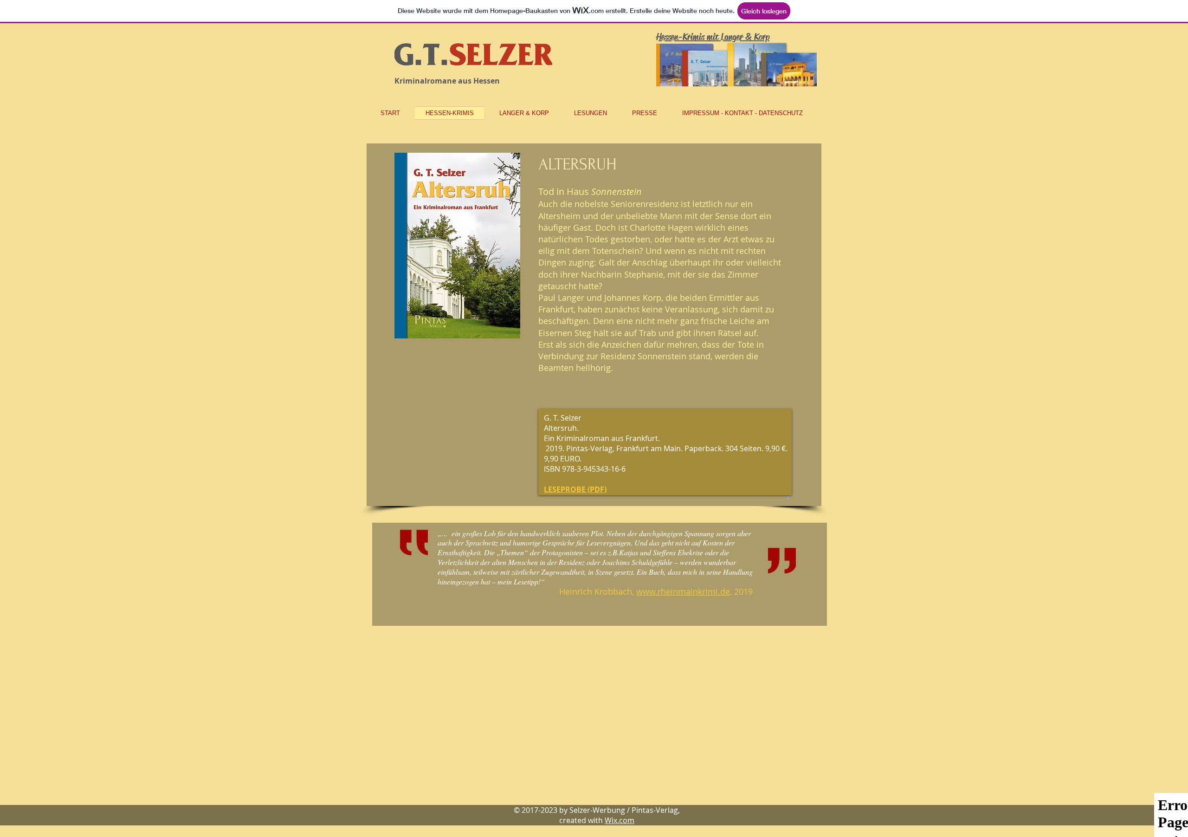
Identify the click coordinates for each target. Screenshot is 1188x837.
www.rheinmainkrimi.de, (684, 591)
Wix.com (619, 820)
